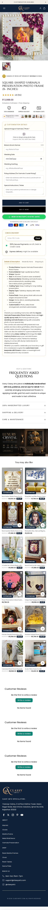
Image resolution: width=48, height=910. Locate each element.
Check (38, 238)
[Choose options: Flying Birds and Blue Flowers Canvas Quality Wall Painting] (43, 491)
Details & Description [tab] (12, 262)
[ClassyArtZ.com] (24, 8)
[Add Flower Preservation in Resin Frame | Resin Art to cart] (19, 594)
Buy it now (24, 209)
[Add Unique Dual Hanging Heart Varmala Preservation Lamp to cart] (43, 594)
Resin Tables (7, 862)
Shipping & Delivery (13, 412)
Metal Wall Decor (8, 838)
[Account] (40, 8)
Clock (4, 857)
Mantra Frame (7, 834)
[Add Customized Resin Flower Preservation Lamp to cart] (19, 663)
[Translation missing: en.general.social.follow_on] (3, 814)
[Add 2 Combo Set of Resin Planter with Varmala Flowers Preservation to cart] (19, 560)
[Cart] (44, 8)
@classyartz (10, 884)
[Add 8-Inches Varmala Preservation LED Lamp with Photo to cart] (19, 629)
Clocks (4, 830)
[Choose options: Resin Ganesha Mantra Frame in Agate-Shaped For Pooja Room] (19, 525)
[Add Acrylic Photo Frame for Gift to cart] (43, 663)
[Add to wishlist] (21, 469)
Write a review (24, 700)
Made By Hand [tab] (27, 262)
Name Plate (6, 866)
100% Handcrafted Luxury (16, 405)
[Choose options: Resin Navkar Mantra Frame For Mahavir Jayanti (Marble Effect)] (19, 491)
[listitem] (6, 66)
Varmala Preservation (10, 843)
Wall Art (5, 825)
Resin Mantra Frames (10, 853)
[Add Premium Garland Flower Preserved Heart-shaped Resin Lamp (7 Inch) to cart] (43, 629)
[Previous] (2, 2)
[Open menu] (4, 8)
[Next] (45, 2)
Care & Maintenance (13, 419)
